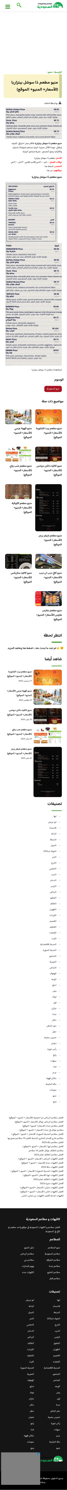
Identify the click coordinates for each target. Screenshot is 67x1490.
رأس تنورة (52, 1049)
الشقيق (53, 898)
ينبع (55, 1102)
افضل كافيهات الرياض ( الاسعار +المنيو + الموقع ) (41, 1159)
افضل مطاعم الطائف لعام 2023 (49, 1155)
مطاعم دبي (29, 1260)
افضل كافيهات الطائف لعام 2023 (48, 1179)
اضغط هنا (48, 166)
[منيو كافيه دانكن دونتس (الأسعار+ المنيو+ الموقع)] (48, 716)
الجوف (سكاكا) (50, 851)
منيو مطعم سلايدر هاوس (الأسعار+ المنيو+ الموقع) (49, 615)
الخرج (54, 863)
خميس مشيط (50, 1038)
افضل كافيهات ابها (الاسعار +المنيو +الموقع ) (43, 1175)
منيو (55, 1096)
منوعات (53, 1090)
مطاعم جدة (54, 1266)
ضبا (55, 1067)
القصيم (53, 921)
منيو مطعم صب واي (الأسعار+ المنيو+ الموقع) (21, 470)
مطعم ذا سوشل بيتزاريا (42, 370)
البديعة (53, 840)
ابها (55, 816)
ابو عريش (52, 822)
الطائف (53, 904)
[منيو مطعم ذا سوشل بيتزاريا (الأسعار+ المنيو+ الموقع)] (33, 123)
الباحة (54, 834)
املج (54, 985)
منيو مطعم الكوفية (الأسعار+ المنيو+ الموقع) (22, 508)
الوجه (54, 979)
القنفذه (53, 933)
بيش (55, 991)
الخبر (54, 857)
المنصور (53, 956)
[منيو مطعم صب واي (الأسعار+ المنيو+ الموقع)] (48, 735)
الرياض (53, 892)
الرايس (54, 886)
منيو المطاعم (54, 1248)
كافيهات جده (28, 1272)
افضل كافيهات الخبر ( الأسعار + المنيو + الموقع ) (42, 1192)
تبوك (54, 997)
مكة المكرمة (51, 1084)
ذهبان (54, 1043)
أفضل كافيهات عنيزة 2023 (52, 1184)
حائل (54, 1020)
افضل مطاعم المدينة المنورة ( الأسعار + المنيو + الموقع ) (38, 1134)
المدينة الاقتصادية (48, 944)
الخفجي (53, 869)
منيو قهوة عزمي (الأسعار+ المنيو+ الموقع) (23, 433)
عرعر (54, 1073)
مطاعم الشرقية (53, 1260)
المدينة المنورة (50, 950)
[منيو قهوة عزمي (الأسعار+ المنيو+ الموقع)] (48, 697)
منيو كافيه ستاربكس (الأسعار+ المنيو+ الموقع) (21, 577)
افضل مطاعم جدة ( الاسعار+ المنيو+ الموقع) (43, 1126)
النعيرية (53, 962)
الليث (54, 939)
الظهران (53, 910)
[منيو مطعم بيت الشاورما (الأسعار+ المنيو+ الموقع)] (48, 678)
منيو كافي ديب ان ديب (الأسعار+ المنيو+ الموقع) (50, 577)
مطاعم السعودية (52, 1254)
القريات (53, 915)
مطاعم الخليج (53, 1272)
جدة (54, 1014)
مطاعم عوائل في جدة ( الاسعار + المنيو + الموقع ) (41, 1130)
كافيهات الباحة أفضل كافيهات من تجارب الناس (42, 1196)
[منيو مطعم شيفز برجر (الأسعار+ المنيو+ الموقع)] (48, 772)
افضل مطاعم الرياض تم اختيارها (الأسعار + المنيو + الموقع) (36, 1118)
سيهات (53, 1061)
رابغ (55, 1055)
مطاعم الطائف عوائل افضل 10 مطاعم (46, 1151)
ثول (55, 1003)
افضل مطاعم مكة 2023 (53, 1142)
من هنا (50, 171)
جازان (54, 1009)
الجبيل (54, 845)
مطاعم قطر (54, 1279)
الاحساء (53, 828)
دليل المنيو (29, 1248)
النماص (53, 968)
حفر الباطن (52, 1026)
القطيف (53, 927)
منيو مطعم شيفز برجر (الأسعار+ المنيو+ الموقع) (50, 540)
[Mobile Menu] (7, 6)
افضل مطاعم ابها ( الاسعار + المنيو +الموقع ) (43, 1147)
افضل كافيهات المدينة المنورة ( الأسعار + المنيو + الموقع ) (37, 1171)
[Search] (18, 5)
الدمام (53, 880)
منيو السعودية (53, 389)
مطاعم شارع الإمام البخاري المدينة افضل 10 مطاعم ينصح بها (36, 1138)
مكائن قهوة (51, 1078)
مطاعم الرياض (27, 1254)
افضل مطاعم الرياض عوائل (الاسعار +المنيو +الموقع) (39, 1122)
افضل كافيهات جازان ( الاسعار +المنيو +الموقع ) (42, 1188)
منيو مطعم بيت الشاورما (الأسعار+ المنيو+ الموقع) (49, 433)
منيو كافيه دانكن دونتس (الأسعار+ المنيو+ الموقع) (49, 470)
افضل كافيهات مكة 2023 (52, 1167)
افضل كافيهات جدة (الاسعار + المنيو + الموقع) (42, 1163)
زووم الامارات (28, 1266)
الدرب (54, 875)
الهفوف (53, 974)
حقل (54, 1032)
